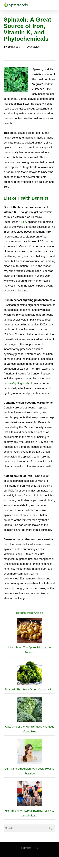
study (49, 324)
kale (23, 221)
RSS (36, 848)
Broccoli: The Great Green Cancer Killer (29, 689)
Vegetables (33, 46)
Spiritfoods (13, 46)
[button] (53, 5)
